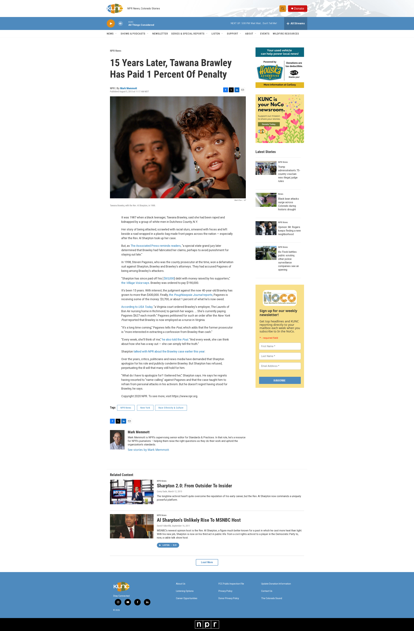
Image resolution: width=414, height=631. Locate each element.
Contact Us (266, 591)
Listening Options (185, 591)
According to (137, 306)
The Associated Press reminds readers (156, 245)
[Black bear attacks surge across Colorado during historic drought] (266, 200)
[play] (110, 23)
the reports (190, 294)
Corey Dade (162, 491)
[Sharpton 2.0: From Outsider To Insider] (132, 492)
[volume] (120, 23)
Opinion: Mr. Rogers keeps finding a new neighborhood (289, 231)
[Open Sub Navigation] (116, 33)
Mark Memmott (128, 88)
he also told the (175, 339)
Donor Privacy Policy (228, 598)
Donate (299, 8)
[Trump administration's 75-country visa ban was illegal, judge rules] (266, 168)
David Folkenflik (164, 525)
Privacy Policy (225, 591)
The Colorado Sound (271, 598)
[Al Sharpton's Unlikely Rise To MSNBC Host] (132, 526)
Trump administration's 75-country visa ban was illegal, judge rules (289, 174)
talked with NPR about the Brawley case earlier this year (169, 351)
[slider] (125, 23)
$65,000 (169, 278)
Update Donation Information (276, 584)
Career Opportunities (186, 598)
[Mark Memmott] (117, 439)
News (280, 194)
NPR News (115, 50)
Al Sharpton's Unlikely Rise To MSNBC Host (199, 520)
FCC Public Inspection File (231, 584)
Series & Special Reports (188, 33)
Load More (207, 562)
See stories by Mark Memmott (148, 450)
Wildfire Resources (286, 33)
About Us (180, 584)
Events (265, 33)
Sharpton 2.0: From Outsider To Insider (194, 486)
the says (135, 282)
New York (145, 407)
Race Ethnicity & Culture (171, 407)
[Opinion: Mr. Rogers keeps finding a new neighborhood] (266, 228)
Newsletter (160, 33)
